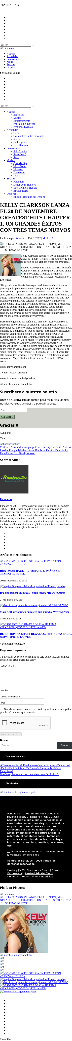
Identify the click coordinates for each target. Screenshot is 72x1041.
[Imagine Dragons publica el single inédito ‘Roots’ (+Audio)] (32, 586)
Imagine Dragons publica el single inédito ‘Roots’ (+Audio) (33, 592)
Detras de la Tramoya (24, 184)
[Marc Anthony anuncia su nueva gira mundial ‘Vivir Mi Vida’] (34, 605)
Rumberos (20, 238)
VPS (22, 870)
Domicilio (47, 876)
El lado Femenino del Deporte (29, 196)
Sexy (16, 157)
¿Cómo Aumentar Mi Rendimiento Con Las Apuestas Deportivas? (35, 765)
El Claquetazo (20, 190)
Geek (16, 133)
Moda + (11, 61)
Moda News (19, 166)
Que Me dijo (20, 163)
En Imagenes (20, 142)
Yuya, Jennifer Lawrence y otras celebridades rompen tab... (31, 11)
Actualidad (12, 56)
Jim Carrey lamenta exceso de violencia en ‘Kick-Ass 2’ (29, 774)
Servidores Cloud (38, 870)
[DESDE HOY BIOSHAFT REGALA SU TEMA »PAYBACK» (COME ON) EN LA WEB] (36, 627)
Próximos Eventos (23, 126)
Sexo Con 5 (19, 154)
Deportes (11, 67)
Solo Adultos (13, 59)
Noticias (11, 53)
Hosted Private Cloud (39, 873)
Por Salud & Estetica (24, 123)
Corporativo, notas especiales (28, 136)
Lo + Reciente (20, 145)
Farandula (18, 181)
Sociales (11, 64)
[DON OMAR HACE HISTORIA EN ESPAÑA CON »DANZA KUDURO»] (36, 564)
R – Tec (17, 139)
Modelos (18, 169)
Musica (17, 117)
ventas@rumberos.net (24, 854)
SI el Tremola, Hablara (25, 187)
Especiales (18, 114)
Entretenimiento (21, 120)
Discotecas (19, 172)
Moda (16, 175)
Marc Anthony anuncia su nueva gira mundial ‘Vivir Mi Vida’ (35, 611)
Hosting (12, 870)
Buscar (4, 740)
